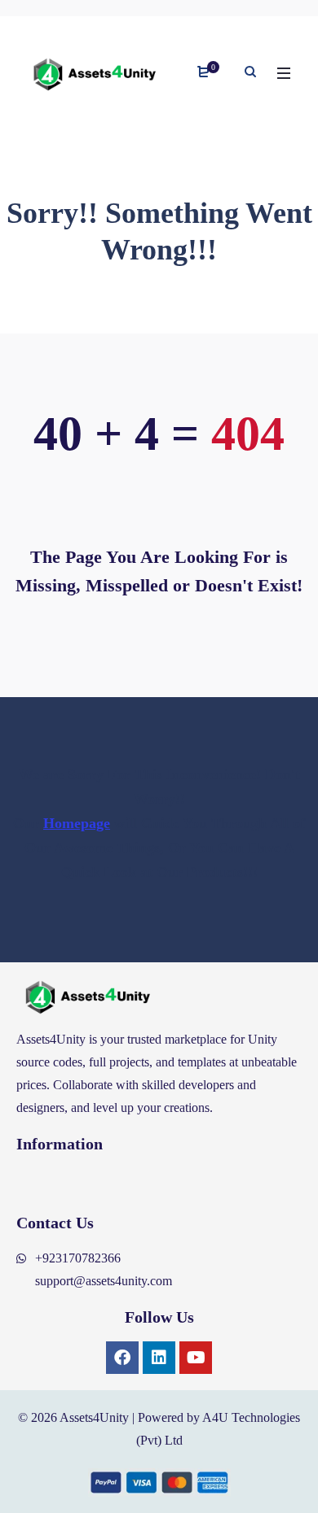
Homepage (76, 823)
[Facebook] (122, 1357)
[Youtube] (195, 1357)
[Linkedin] (159, 1357)
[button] (159, 1183)
